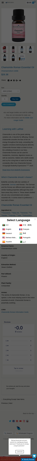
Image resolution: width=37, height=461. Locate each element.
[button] (21, 459)
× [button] (29, 437)
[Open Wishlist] (34, 456)
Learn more (20, 451)
